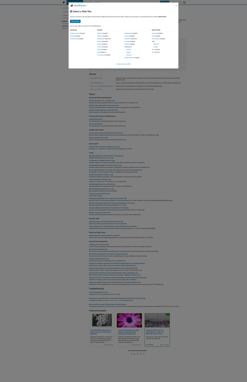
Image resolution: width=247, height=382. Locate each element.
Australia (154, 33)
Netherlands (128, 33)
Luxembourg (101, 55)
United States (74, 38)
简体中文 (156, 44)
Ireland (99, 49)
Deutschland (101, 38)
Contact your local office (123, 64)
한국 (153, 52)
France (99, 47)
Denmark (100, 36)
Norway (127, 36)
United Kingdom (129, 57)
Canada (72, 36)
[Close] (176, 5)
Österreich (128, 38)
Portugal (127, 41)
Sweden (127, 44)
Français (128, 55)
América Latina (74, 33)
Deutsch (128, 49)
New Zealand (156, 38)
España (99, 41)
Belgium (99, 33)
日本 (153, 49)
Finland (99, 44)
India (153, 36)
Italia (98, 52)
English (128, 52)
